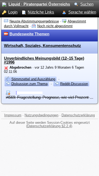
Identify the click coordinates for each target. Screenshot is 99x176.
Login (12, 12)
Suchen (86, 4)
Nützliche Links (41, 12)
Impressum (12, 115)
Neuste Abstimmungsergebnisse (34, 21)
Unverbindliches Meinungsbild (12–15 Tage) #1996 (44, 60)
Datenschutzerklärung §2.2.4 (49, 126)
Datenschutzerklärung (78, 115)
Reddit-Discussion (74, 84)
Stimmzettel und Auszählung (33, 79)
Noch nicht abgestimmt (55, 26)
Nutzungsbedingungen (41, 115)
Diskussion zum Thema (29, 84)
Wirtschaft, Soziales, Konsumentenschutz (42, 45)
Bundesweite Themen (29, 34)
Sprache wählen (82, 12)
